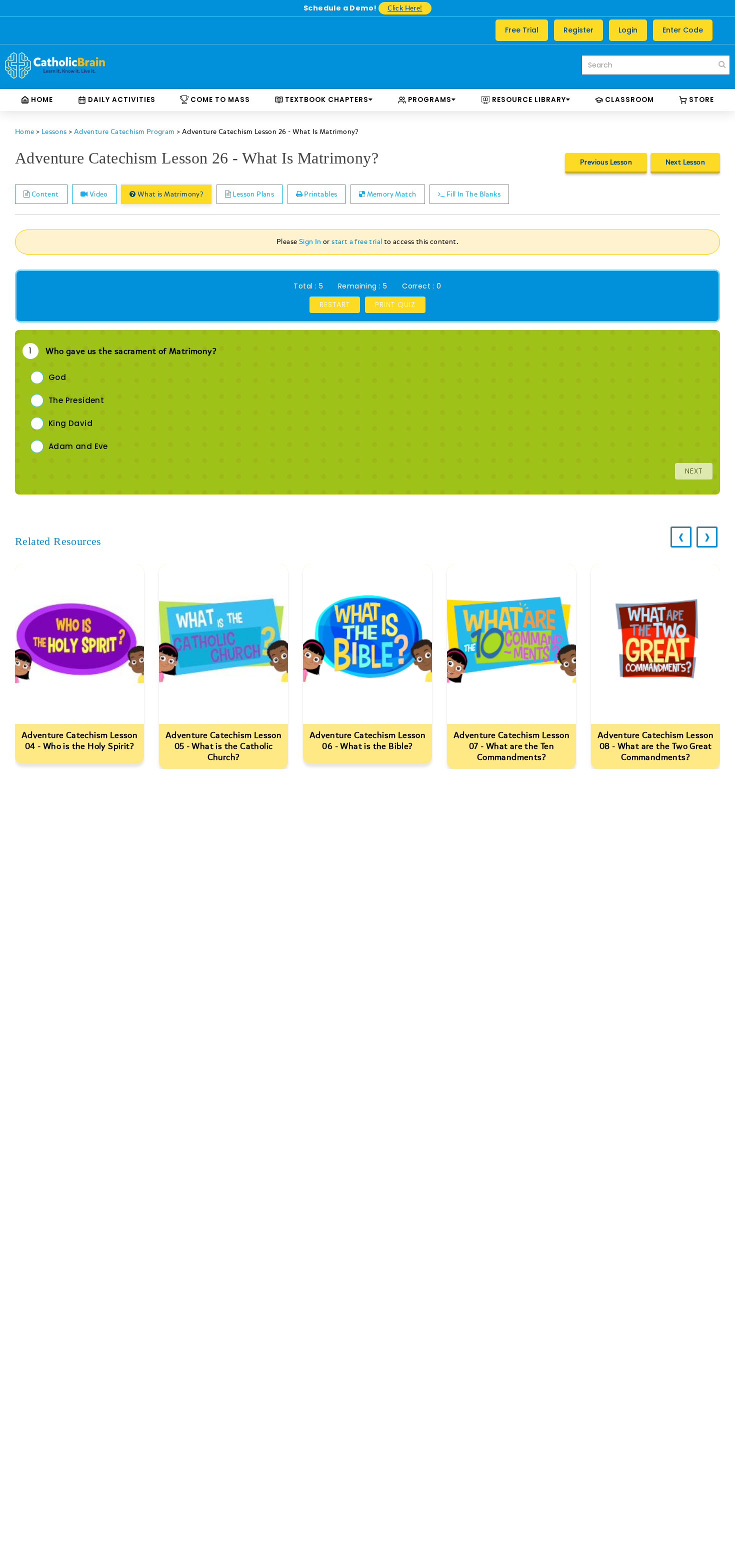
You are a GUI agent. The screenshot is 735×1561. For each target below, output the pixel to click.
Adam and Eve (78, 446)
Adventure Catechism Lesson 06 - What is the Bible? (368, 741)
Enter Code (682, 30)
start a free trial (357, 242)
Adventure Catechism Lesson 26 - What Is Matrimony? (270, 132)
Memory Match (390, 194)
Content (44, 194)
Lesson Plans (252, 194)
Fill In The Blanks (472, 194)
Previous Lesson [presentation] (606, 162)
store (700, 99)
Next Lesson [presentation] (685, 162)
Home (41, 99)
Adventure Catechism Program (124, 132)
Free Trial (521, 30)
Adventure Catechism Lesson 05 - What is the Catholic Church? (224, 746)
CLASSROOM (628, 99)
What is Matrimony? (170, 194)
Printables (319, 194)
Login (628, 30)
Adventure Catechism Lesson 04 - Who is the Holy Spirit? (80, 741)
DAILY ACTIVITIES (121, 99)
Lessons (54, 132)
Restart (335, 305)
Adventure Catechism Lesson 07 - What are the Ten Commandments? (512, 746)
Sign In (310, 242)
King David (70, 423)
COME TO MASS (219, 99)
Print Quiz (395, 305)
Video (98, 194)
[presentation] (681, 537)
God (57, 377)
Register (579, 30)
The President (76, 400)
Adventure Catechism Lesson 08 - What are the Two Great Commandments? (656, 746)
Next (693, 471)
